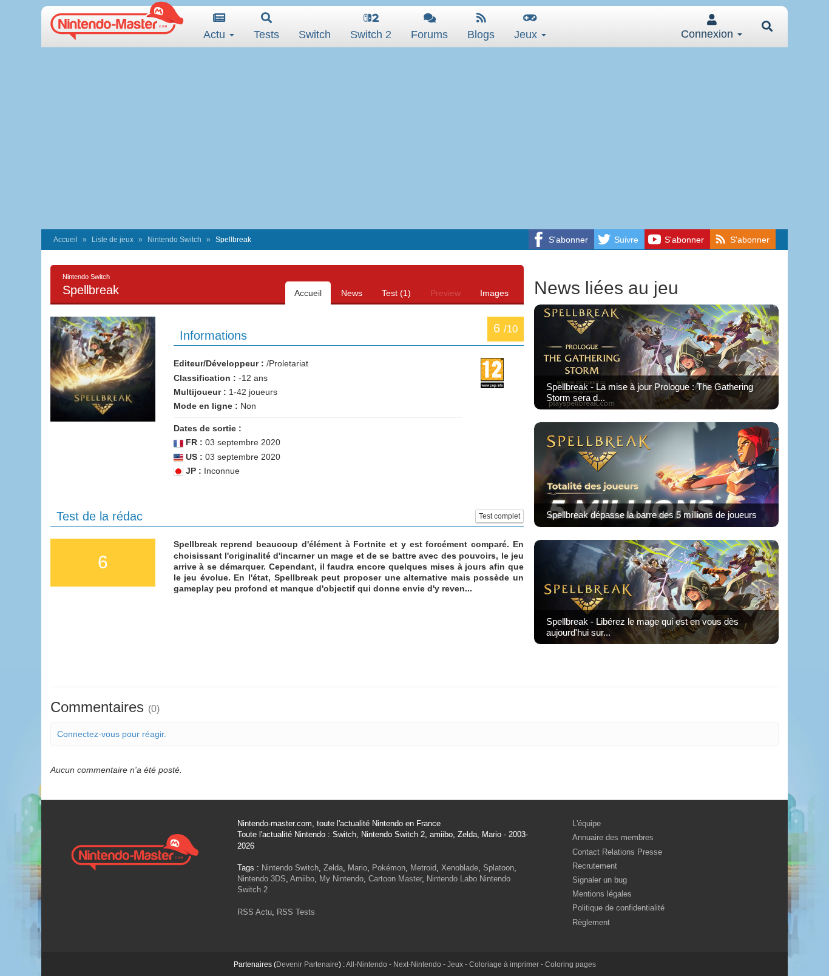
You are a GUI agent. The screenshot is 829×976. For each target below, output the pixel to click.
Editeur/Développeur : (219, 363)
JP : (192, 471)
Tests (266, 35)
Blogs (481, 35)
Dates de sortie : (208, 428)
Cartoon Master (395, 878)
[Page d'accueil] (134, 850)
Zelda (333, 867)
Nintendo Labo (452, 878)
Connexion (708, 34)
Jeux (527, 35)
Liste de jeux (113, 239)
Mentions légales (602, 893)
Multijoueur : (200, 392)
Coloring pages (570, 964)
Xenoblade (459, 867)
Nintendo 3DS (261, 878)
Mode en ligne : (206, 406)
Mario (357, 867)
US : (193, 457)
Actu (215, 35)
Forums (429, 35)
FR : (193, 442)
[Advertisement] (414, 138)
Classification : (205, 378)
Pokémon (388, 867)
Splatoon (498, 867)
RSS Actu (254, 912)
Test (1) (396, 293)
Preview (445, 293)
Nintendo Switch (174, 239)
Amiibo (302, 878)
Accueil (65, 239)
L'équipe (586, 823)
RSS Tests (296, 912)
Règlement (591, 922)
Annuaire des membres (613, 837)
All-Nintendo (366, 964)
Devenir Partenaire (307, 964)
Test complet (499, 516)
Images (494, 293)
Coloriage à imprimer (504, 964)
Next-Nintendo (417, 964)
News (351, 293)
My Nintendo (341, 878)
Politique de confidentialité (618, 907)
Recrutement (594, 865)
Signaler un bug (599, 879)
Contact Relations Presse (617, 852)
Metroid (423, 867)
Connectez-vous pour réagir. (111, 734)
